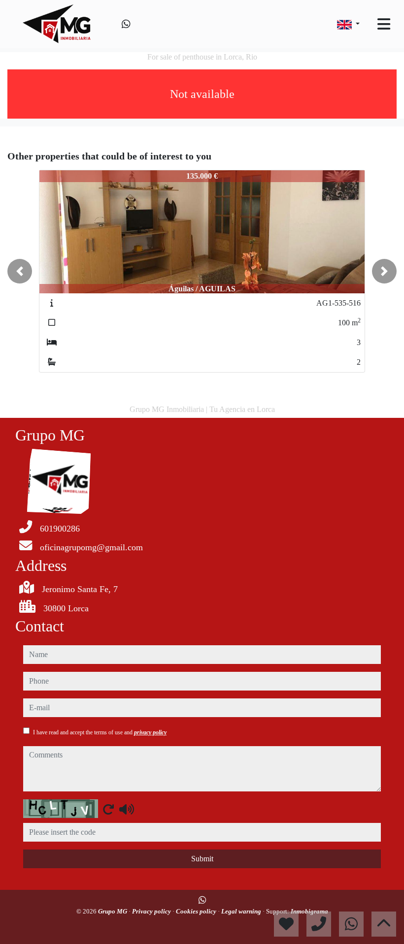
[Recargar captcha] (108, 809)
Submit (202, 858)
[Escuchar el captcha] (127, 809)
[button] (19, 271)
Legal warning (242, 911)
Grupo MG (113, 911)
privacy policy (150, 732)
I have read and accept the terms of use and (100, 732)
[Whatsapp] (126, 24)
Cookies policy (197, 911)
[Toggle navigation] (383, 24)
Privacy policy (152, 911)
